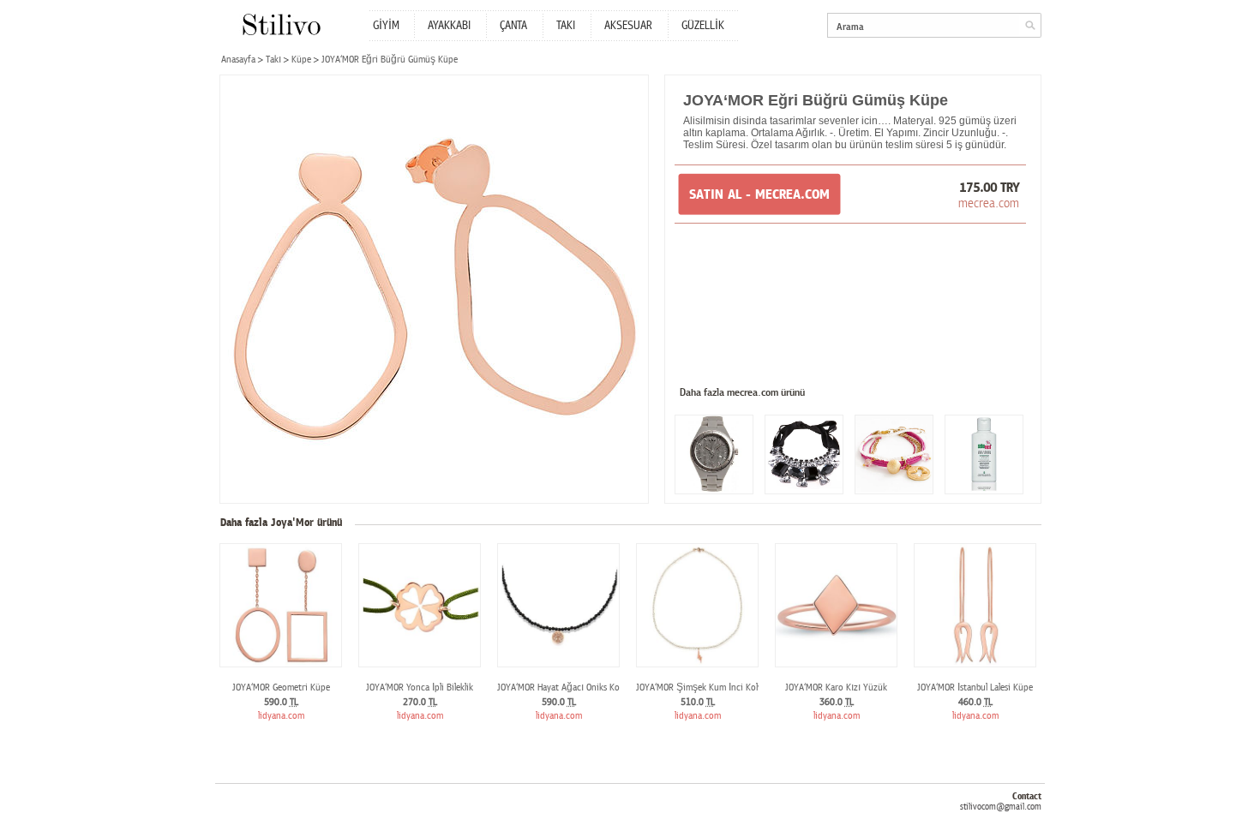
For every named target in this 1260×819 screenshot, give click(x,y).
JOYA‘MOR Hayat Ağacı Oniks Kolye (563, 687)
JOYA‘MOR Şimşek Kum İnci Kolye (701, 687)
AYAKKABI (449, 26)
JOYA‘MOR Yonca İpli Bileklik (419, 687)
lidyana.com (281, 715)
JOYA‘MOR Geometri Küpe (281, 687)
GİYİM (386, 26)
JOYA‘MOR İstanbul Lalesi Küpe (975, 687)
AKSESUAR (628, 26)
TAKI (565, 26)
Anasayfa (238, 59)
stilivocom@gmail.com (1000, 806)
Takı (273, 59)
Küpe (301, 59)
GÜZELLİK (702, 26)
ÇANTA (513, 26)
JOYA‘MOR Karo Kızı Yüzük (836, 687)
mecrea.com (988, 203)
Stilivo (281, 24)
